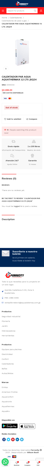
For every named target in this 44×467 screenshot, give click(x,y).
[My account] (41, 10)
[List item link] (22, 316)
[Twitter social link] (8, 439)
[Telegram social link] (22, 439)
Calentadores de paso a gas (14, 21)
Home (5, 18)
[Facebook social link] (4, 439)
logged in (18, 206)
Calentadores (16, 18)
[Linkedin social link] (17, 439)
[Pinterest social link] (13, 439)
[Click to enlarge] (6, 68)
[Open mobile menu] (3, 10)
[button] (5, 461)
